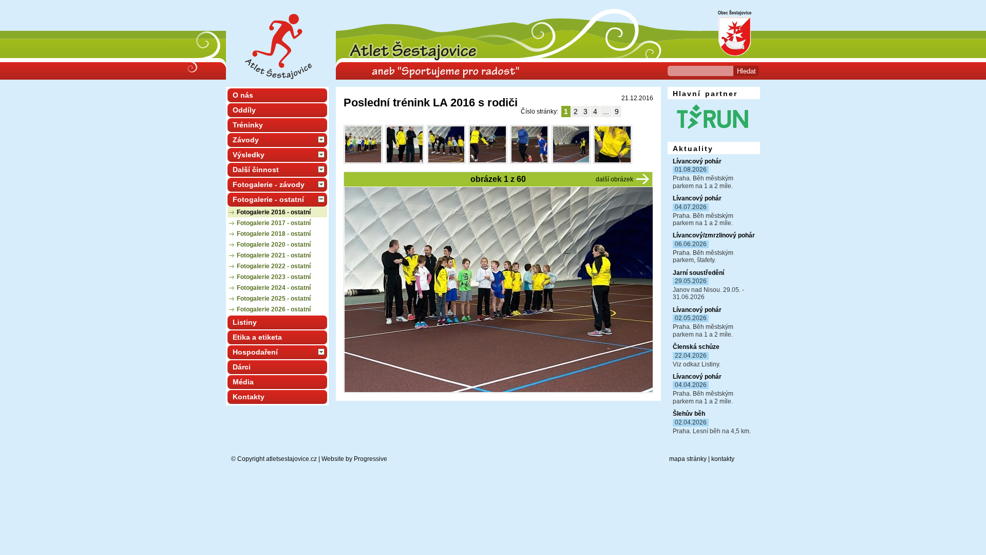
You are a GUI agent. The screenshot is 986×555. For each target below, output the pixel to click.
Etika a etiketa (257, 337)
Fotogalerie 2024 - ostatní (274, 287)
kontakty (722, 458)
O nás (243, 95)
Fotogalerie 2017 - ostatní (274, 223)
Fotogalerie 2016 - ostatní (274, 212)
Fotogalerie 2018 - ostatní (274, 233)
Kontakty (248, 397)
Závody (246, 140)
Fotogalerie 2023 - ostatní (274, 277)
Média (243, 382)
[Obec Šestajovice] (731, 56)
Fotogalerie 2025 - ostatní (274, 298)
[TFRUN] (711, 132)
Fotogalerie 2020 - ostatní (274, 244)
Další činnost (256, 169)
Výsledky (248, 155)
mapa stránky (688, 458)
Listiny (245, 322)
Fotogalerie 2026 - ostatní (274, 309)
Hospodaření (255, 352)
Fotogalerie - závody (269, 184)
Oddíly (244, 110)
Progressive (370, 458)
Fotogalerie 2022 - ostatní (274, 266)
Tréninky (248, 125)
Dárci (242, 367)
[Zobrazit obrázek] (363, 144)
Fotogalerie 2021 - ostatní (274, 255)
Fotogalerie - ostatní (268, 199)
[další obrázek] (643, 179)
